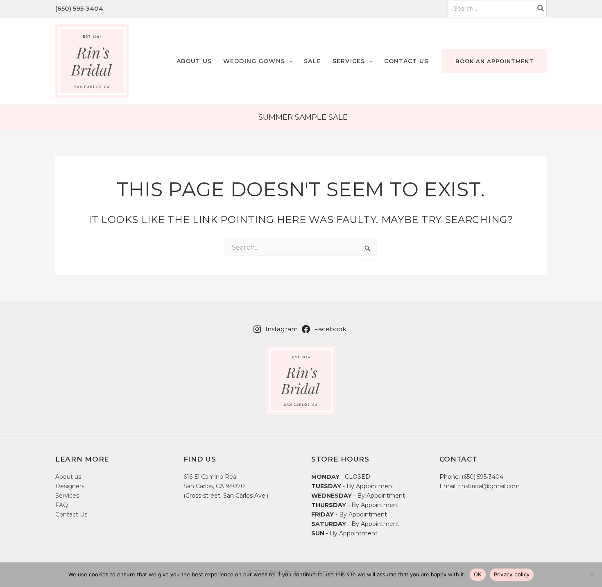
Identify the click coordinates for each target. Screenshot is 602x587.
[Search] (541, 8)
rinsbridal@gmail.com (489, 486)
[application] (288, 61)
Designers (69, 486)
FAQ (61, 505)
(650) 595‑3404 (79, 8)
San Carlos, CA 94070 (214, 486)
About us (68, 476)
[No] (592, 575)
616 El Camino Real (210, 476)
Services (67, 495)
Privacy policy (512, 574)
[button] (257, 61)
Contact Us (71, 514)
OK (478, 574)
